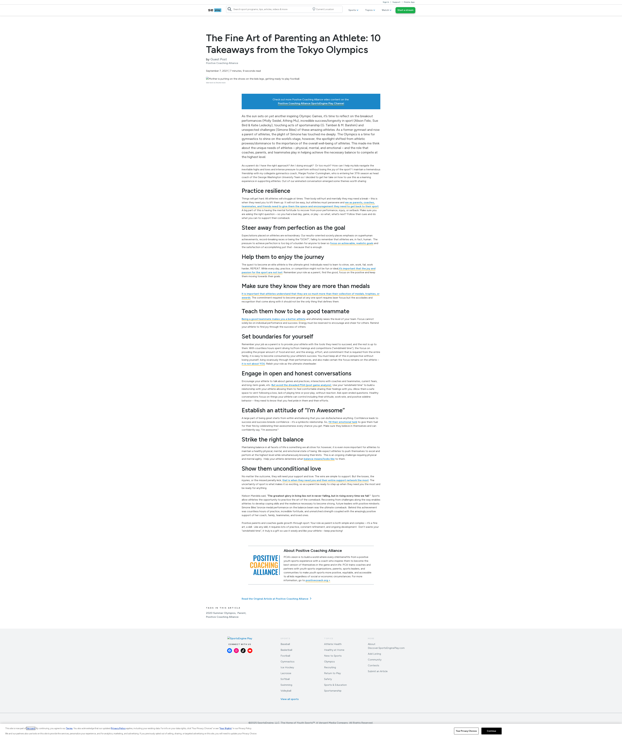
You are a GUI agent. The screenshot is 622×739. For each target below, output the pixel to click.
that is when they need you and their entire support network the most (325, 480)
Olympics (329, 661)
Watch (385, 10)
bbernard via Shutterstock (215, 83)
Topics (369, 10)
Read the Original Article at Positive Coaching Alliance (275, 598)
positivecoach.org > (318, 580)
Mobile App (409, 2)
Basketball (286, 649)
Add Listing (374, 653)
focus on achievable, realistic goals (351, 243)
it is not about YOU (253, 363)
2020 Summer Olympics (221, 613)
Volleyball (286, 690)
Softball (285, 679)
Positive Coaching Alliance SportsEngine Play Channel (311, 103)
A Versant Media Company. (332, 722)
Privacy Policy (118, 728)
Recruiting (330, 667)
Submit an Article (378, 671)
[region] (311, 731)
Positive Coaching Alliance (222, 616)
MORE (371, 638)
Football (285, 655)
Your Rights (226, 728)
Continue (491, 731)
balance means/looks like (319, 458)
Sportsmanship (332, 690)
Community (374, 659)
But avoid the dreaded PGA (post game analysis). (301, 385)
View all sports (290, 699)
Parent (241, 613)
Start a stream (405, 10)
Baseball (285, 644)
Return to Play (332, 673)
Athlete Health (333, 644)
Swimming (286, 684)
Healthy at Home (334, 649)
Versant (31, 728)
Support (396, 2)
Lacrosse (286, 673)
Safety (328, 679)
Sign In (386, 2)
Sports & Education (335, 684)
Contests (373, 665)
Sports (352, 10)
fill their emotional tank (342, 421)
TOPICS (328, 638)
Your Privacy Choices (466, 731)
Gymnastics (287, 661)
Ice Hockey (287, 667)
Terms (69, 728)
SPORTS (285, 638)
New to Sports (333, 655)
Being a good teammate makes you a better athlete (274, 319)
